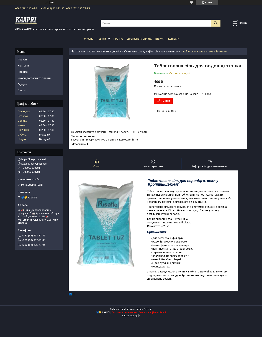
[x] (74, 294)
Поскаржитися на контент (124, 312)
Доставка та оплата (139, 38)
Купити (165, 100)
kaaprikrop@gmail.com (34, 163)
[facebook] (70, 294)
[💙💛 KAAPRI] (55, 19)
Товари (101, 38)
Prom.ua (148, 309)
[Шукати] (215, 23)
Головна (88, 38)
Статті (21, 90)
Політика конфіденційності (152, 312)
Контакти (173, 38)
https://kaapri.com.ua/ (33, 159)
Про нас (118, 38)
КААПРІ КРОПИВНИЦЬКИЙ (103, 51)
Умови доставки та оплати (34, 78)
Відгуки (159, 38)
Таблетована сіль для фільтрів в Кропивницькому (151, 51)
